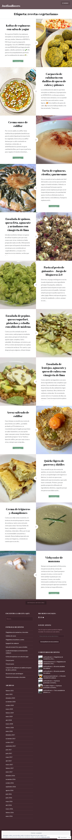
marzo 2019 (9, 709)
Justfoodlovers (11, 6)
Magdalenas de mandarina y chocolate (17, 632)
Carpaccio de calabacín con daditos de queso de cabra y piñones (18, 669)
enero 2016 (9, 816)
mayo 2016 (9, 801)
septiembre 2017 (11, 746)
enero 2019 (9, 716)
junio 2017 (9, 753)
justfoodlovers (47, 657)
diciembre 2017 (10, 735)
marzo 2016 (9, 809)
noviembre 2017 (10, 738)
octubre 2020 (10, 705)
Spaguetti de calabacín (12, 643)
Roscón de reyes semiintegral (14, 673)
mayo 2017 (9, 757)
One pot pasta (10, 660)
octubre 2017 (10, 742)
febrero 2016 (10, 812)
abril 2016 (9, 805)
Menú (66, 3)
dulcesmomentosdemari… (51, 676)
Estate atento (44, 625)
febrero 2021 (10, 690)
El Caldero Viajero (48, 685)
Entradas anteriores (36, 602)
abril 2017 (9, 761)
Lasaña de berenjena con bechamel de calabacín (16, 652)
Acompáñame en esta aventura (49, 641)
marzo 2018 (9, 724)
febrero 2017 (10, 768)
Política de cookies (45, 837)
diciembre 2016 (10, 775)
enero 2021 (9, 694)
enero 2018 (9, 731)
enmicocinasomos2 (49, 661)
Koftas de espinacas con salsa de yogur (17, 656)
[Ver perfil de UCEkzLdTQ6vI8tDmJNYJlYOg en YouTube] (43, 617)
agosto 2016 (9, 790)
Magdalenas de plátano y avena (15, 639)
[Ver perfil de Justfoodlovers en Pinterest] (41, 617)
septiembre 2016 (11, 786)
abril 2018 (9, 720)
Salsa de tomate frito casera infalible (16, 647)
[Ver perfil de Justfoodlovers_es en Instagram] (39, 617)
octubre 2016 (10, 783)
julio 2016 (9, 794)
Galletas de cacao (11, 636)
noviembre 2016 (10, 779)
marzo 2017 (9, 764)
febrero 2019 (10, 713)
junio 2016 (9, 798)
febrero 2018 (10, 727)
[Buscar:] (19, 619)
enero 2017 (9, 772)
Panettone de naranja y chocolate (15, 677)
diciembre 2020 (10, 698)
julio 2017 (9, 749)
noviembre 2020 (10, 701)
